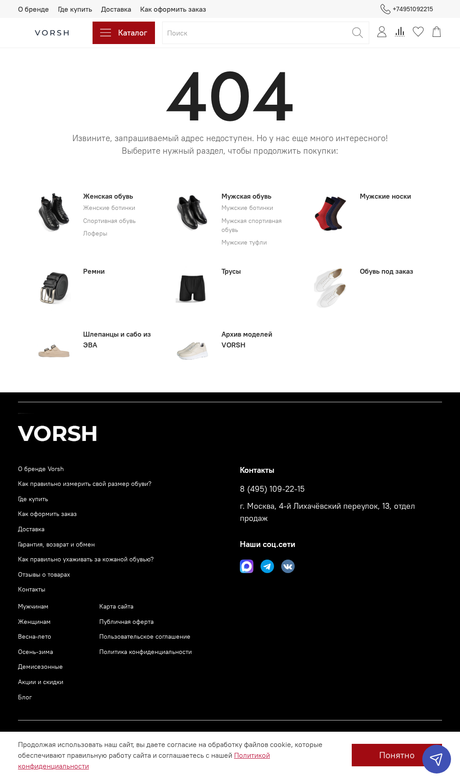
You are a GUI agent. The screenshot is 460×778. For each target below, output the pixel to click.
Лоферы (95, 233)
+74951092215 (413, 9)
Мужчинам (33, 606)
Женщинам (34, 622)
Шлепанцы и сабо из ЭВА (117, 339)
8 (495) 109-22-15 (272, 489)
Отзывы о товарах (44, 574)
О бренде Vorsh (41, 469)
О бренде (33, 8)
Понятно (397, 754)
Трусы (231, 271)
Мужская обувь (246, 195)
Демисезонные (40, 666)
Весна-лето (34, 636)
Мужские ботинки (247, 208)
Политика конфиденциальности (145, 652)
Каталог (132, 32)
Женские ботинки (109, 208)
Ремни (94, 271)
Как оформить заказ (173, 8)
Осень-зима (35, 652)
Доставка (116, 8)
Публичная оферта (126, 622)
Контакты (31, 589)
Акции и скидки (40, 682)
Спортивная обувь (109, 221)
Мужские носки (385, 195)
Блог (25, 697)
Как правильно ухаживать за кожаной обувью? (86, 559)
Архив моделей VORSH (246, 339)
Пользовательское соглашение (144, 636)
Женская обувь (108, 195)
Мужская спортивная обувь (251, 225)
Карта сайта (116, 606)
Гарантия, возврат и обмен (56, 544)
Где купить (75, 8)
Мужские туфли (244, 242)
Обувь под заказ (386, 271)
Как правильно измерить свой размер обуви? (84, 484)
